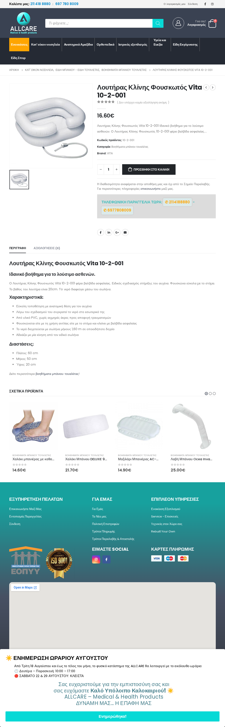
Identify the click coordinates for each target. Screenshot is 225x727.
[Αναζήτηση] (157, 23)
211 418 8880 (30, 4)
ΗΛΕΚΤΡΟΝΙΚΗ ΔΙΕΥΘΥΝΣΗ (125, 232)
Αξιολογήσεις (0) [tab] (47, 248)
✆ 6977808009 (117, 210)
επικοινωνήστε (151, 188)
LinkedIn (108, 232)
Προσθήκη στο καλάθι (151, 169)
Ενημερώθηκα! (113, 716)
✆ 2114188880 (177, 202)
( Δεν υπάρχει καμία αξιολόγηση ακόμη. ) (143, 102)
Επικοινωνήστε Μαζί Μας (25, 509)
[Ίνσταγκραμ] (212, 4)
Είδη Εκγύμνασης (185, 44)
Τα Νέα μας (99, 516)
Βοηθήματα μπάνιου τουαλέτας (129, 147)
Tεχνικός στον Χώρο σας (166, 524)
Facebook (100, 232)
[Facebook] (205, 4)
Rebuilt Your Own (163, 531)
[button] (206, 393)
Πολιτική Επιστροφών (105, 524)
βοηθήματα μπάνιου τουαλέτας (57, 374)
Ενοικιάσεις (19, 44)
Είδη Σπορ (18, 58)
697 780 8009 (66, 4)
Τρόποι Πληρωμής (103, 531)
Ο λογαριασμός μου (175, 4)
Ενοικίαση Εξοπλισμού (165, 509)
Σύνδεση (193, 4)
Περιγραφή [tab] (17, 248)
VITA (110, 153)
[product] (33, 426)
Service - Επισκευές (164, 516)
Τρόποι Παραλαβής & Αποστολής (113, 539)
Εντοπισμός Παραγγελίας (25, 516)
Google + (117, 232)
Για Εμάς (97, 509)
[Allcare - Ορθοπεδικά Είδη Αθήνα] (20, 23)
